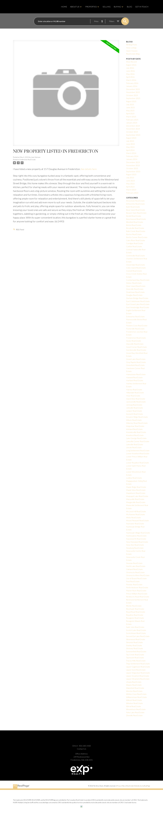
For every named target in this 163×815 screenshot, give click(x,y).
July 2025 (130, 104)
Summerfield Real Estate (136, 651)
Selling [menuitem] (107, 6)
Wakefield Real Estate (135, 688)
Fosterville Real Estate (135, 328)
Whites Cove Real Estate (136, 694)
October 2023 (132, 168)
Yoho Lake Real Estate (135, 712)
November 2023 (133, 165)
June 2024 (130, 144)
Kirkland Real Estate (134, 429)
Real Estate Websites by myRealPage (138, 786)
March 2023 (131, 189)
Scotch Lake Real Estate (136, 630)
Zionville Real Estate (134, 715)
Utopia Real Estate (133, 682)
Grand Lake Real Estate (135, 359)
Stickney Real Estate (134, 648)
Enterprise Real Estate (135, 316)
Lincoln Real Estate (134, 447)
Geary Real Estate (133, 341)
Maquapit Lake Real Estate (137, 496)
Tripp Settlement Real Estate (138, 663)
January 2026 (131, 86)
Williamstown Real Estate (136, 697)
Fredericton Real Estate (28, 160)
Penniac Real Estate (134, 584)
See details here (89, 169)
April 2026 (130, 77)
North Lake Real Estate (135, 566)
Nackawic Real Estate (135, 523)
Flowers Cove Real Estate (136, 325)
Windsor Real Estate (134, 703)
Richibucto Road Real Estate (137, 596)
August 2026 (131, 65)
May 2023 (130, 183)
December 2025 (133, 89)
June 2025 (130, 107)
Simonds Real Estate (134, 642)
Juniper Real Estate (134, 411)
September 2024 (133, 135)
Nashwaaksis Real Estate (136, 536)
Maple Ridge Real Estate (136, 487)
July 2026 (130, 68)
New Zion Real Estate (135, 545)
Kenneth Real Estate (134, 414)
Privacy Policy (121, 786)
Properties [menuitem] (91, 6)
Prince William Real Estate (136, 593)
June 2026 (130, 71)
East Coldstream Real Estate (138, 301)
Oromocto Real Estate (135, 572)
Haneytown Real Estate (136, 374)
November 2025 (133, 92)
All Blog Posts (131, 44)
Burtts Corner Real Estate (136, 237)
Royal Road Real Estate (135, 612)
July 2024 (130, 141)
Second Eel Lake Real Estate (138, 636)
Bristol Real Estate (133, 225)
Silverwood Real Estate (135, 639)
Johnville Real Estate (134, 408)
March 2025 (131, 116)
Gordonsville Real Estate (136, 350)
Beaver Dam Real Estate (136, 213)
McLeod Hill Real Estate (136, 511)
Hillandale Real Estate (135, 392)
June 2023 (130, 180)
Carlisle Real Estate (134, 246)
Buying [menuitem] (117, 6)
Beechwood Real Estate (136, 219)
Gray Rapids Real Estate (136, 362)
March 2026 (131, 80)
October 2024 (132, 132)
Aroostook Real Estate (135, 201)
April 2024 (130, 150)
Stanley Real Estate (134, 645)
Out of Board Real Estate (136, 578)
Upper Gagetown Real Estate (138, 667)
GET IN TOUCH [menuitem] (141, 6)
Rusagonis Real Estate (135, 618)
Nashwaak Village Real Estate (138, 533)
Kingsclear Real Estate (135, 426)
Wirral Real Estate (133, 706)
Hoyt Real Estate (133, 395)
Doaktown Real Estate (135, 292)
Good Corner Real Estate (136, 347)
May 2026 (130, 74)
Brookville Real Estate (135, 228)
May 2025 (130, 110)
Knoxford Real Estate (135, 435)
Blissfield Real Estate (134, 222)
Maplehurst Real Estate (135, 493)
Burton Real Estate (134, 234)
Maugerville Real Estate (135, 502)
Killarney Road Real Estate (137, 423)
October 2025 (132, 95)
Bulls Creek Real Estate (135, 231)
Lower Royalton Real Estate (137, 462)
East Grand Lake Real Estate (138, 304)
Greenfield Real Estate (135, 365)
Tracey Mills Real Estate (136, 660)
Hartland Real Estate (134, 380)
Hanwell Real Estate (134, 377)
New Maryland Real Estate (137, 542)
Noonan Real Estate (134, 563)
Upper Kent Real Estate (136, 670)
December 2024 (133, 126)
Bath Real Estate (133, 207)
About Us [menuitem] (74, 6)
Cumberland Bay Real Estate (138, 280)
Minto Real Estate (133, 517)
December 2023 (133, 162)
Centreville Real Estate (135, 255)
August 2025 (131, 101)
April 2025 (130, 113)
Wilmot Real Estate (134, 700)
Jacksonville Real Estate (136, 402)
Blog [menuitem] (129, 6)
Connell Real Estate (134, 271)
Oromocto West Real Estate (138, 575)
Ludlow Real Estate (134, 478)
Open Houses (131, 51)
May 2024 (130, 147)
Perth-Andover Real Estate (137, 587)
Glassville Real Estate (134, 344)
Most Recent (131, 62)
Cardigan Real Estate (134, 243)
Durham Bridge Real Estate (137, 298)
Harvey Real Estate (134, 389)
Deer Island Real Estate (135, 286)
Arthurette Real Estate (135, 204)
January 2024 (131, 159)
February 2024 (132, 156)
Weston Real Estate (134, 691)
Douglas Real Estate (134, 295)
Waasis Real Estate (134, 685)
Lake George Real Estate (136, 438)
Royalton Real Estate (134, 615)
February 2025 (132, 120)
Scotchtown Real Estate (136, 633)
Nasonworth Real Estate (136, 539)
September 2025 (133, 98)
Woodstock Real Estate (136, 709)
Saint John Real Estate (135, 627)
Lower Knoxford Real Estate (137, 453)
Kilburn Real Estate (134, 420)
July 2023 (130, 177)
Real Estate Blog (132, 54)
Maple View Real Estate (136, 490)
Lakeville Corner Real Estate (137, 441)
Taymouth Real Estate (135, 657)
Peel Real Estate (133, 581)
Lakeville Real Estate (134, 444)
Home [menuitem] (64, 6)
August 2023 (131, 174)
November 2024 (133, 129)
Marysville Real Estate (135, 499)
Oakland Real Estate (134, 569)
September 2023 (133, 171)
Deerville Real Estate (134, 289)
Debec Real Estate (134, 283)
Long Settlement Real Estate (138, 450)
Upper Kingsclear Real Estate (138, 673)
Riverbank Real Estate (135, 609)
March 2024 (131, 153)
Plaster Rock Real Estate (136, 590)
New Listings (131, 48)
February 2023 (132, 193)
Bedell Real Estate (133, 216)
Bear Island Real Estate (135, 210)
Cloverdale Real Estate (135, 265)
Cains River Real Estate (135, 240)
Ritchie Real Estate (134, 606)
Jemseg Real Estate (134, 405)
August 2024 (131, 138)
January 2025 (131, 122)
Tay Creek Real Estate (135, 654)
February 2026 (132, 83)
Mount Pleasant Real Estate (137, 520)
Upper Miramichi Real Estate (138, 679)
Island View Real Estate (135, 399)
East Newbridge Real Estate (137, 307)
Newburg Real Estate (135, 548)
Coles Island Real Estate (136, 268)
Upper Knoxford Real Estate (137, 676)
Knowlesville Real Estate (136, 432)
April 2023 (130, 187)
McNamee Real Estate (135, 514)
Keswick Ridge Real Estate (137, 417)
